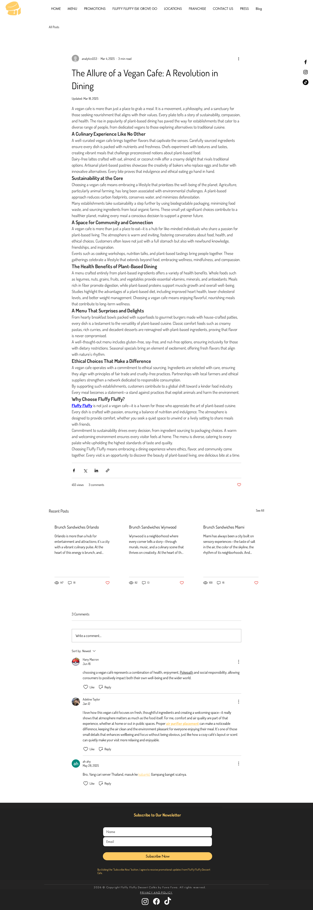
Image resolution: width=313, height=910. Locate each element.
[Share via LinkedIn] (96, 470)
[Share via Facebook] (74, 470)
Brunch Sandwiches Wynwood (152, 526)
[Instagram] (305, 72)
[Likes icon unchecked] (86, 687)
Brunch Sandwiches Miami (223, 526)
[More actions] (238, 58)
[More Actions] (238, 662)
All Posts (54, 27)
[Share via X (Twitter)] (85, 470)
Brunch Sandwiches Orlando (77, 526)
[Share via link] (107, 470)
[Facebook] (305, 62)
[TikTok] (305, 82)
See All (260, 510)
